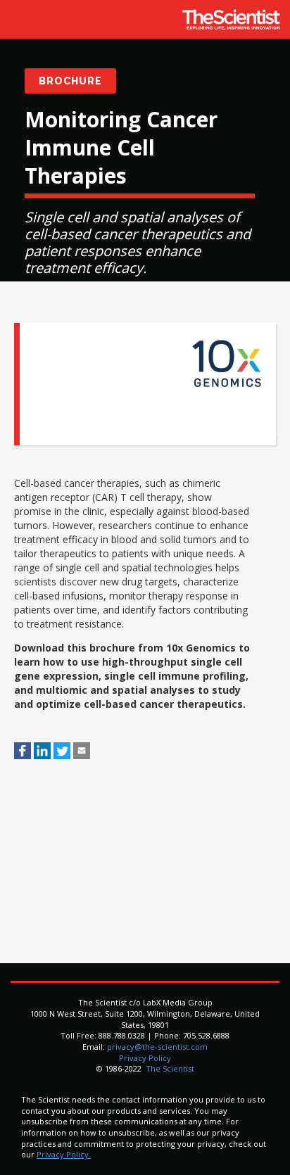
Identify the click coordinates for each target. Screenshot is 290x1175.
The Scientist (169, 1068)
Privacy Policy (145, 1058)
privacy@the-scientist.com (157, 1046)
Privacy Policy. (64, 1154)
